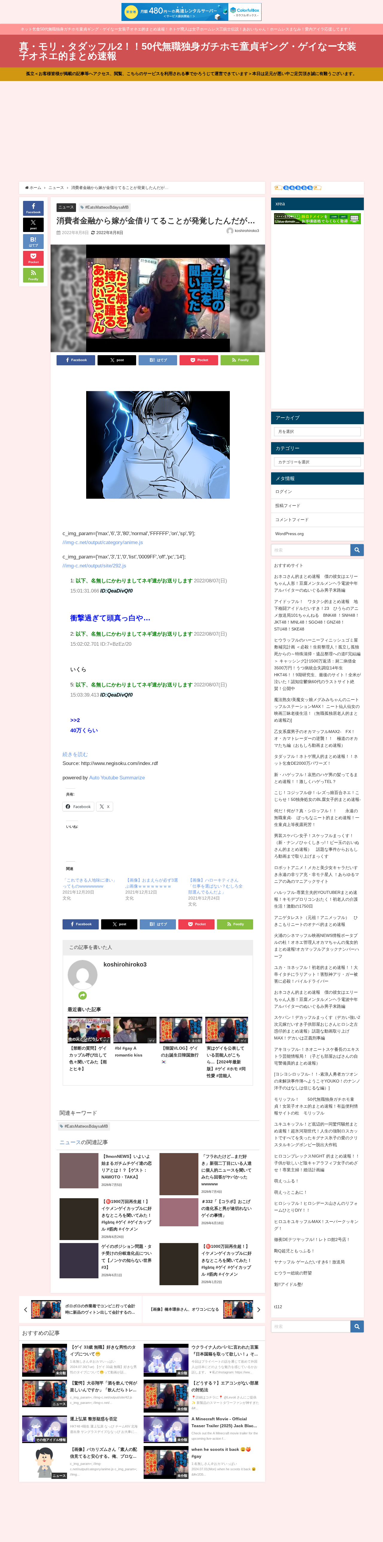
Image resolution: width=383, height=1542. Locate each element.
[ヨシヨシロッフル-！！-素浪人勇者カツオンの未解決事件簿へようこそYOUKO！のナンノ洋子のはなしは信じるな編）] (317, 1081)
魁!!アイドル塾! (288, 1284)
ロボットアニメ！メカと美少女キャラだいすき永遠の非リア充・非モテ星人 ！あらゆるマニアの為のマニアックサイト (316, 874)
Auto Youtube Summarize (117, 777)
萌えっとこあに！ (291, 1192)
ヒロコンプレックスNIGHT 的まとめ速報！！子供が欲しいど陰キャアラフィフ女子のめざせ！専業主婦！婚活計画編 (317, 1163)
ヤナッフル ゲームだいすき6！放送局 (309, 1262)
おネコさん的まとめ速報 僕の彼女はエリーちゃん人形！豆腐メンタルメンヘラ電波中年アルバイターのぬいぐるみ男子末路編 (316, 583)
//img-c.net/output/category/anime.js (103, 542)
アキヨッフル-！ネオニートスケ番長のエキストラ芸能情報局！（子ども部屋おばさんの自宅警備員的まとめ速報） (316, 1056)
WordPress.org (289, 534)
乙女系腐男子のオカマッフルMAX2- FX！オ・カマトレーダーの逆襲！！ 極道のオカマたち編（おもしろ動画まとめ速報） (316, 738)
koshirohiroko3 (247, 231)
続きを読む (75, 754)
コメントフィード (292, 519)
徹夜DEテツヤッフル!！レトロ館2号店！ (312, 1239)
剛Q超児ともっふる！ (294, 1251)
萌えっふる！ (286, 1181)
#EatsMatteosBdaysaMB (107, 207)
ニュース (66, 207)
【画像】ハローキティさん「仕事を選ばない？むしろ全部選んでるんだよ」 (215, 886)
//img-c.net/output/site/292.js (94, 565)
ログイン (283, 491)
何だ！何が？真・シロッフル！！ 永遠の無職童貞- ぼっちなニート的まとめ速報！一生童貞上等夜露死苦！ (316, 818)
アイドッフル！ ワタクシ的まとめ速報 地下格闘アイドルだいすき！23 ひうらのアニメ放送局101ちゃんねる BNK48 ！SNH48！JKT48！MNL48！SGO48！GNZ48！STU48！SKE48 (316, 615)
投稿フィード (287, 505)
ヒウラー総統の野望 (293, 1273)
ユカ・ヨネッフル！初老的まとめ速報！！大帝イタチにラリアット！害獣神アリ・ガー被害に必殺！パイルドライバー (316, 974)
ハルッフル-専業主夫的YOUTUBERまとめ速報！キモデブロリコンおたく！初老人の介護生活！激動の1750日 (316, 899)
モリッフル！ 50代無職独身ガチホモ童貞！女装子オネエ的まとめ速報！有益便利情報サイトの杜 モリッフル (316, 1106)
